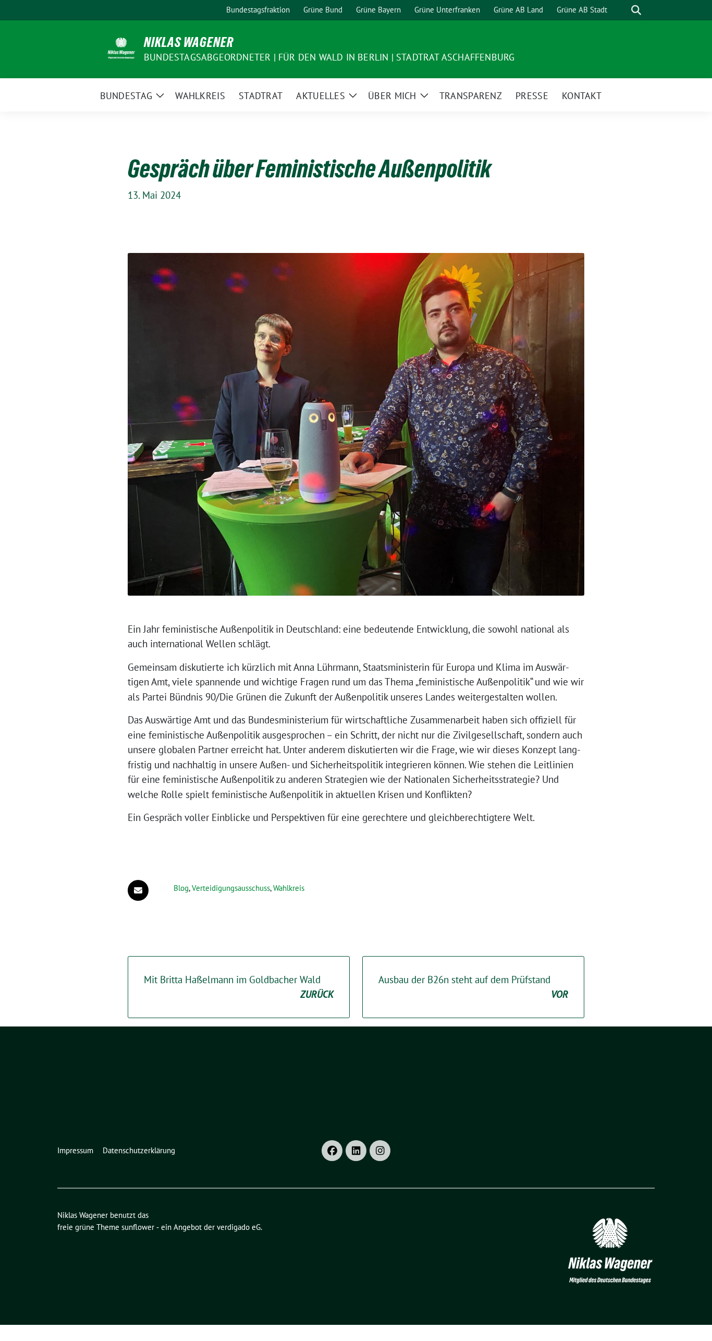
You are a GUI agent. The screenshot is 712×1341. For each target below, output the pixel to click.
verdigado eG (239, 1227)
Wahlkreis (288, 888)
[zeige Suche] (636, 10)
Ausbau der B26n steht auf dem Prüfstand (473, 987)
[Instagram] (380, 1150)
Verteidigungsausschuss (231, 888)
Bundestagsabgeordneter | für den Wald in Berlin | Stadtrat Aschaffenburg (329, 57)
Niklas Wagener (189, 42)
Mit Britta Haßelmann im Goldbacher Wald (239, 987)
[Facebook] (332, 1150)
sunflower (137, 1227)
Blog (181, 888)
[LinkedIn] (356, 1150)
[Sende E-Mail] (138, 890)
